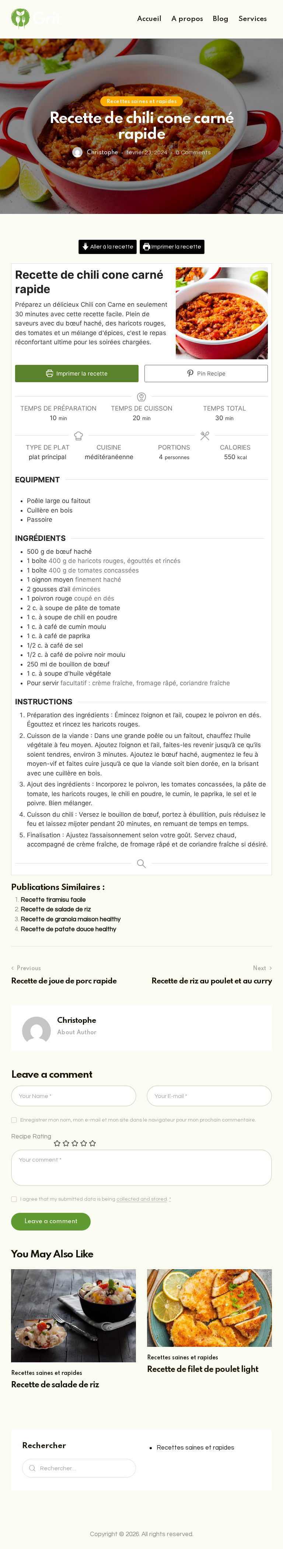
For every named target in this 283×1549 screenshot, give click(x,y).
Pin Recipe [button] (211, 373)
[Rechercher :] (79, 1468)
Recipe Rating (31, 1136)
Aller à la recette (111, 247)
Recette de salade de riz (56, 909)
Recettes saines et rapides (141, 101)
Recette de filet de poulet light (202, 1370)
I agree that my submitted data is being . (95, 1199)
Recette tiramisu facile (53, 900)
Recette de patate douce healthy (68, 929)
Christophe (76, 1021)
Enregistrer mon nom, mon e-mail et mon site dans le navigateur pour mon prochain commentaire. (138, 1120)
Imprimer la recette (175, 247)
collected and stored (141, 1199)
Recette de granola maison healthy (70, 919)
